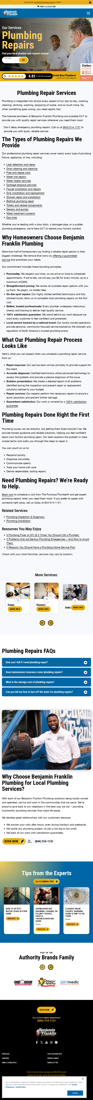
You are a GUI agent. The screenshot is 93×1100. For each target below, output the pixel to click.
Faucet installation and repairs (23, 188)
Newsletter (52, 1063)
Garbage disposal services (21, 184)
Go (23, 60)
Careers (5, 1058)
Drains (38, 924)
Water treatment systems (20, 213)
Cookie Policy (21, 1087)
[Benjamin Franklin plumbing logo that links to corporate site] (10, 13)
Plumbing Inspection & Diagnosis (25, 516)
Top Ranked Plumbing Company (44, 2)
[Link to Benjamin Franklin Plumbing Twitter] (41, 1043)
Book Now (11, 841)
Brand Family (53, 1058)
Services (6, 1054)
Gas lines (11, 217)
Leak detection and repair (20, 164)
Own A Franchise (9, 1063)
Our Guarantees (54, 1054)
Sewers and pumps (17, 209)
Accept (75, 1093)
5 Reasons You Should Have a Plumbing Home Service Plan (40, 547)
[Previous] (42, 623)
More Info (15, 609)
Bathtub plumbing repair (20, 201)
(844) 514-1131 (71, 127)
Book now (7, 494)
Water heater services (18, 180)
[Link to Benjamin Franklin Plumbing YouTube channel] (46, 1043)
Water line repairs (16, 176)
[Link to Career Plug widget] (56, 1043)
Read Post (12, 918)
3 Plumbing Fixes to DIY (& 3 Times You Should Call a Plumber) (43, 534)
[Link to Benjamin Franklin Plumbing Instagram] (51, 1043)
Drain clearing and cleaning (21, 168)
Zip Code (8, 58)
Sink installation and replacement (25, 192)
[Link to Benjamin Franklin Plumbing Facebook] (36, 1043)
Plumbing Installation (18, 520)
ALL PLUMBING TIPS (44, 881)
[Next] (50, 623)
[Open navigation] (88, 13)
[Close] (82, 1079)
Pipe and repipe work (18, 172)
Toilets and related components (24, 205)
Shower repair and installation (23, 197)
